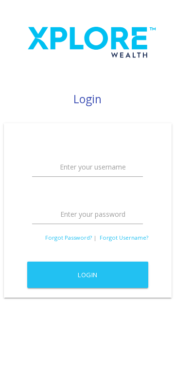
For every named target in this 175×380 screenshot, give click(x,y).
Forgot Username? (124, 237)
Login (88, 274)
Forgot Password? (68, 237)
